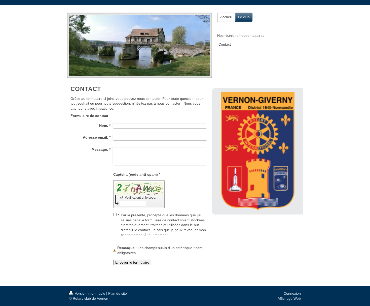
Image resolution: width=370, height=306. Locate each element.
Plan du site (117, 293)
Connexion (292, 293)
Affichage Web (289, 298)
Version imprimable (90, 293)
